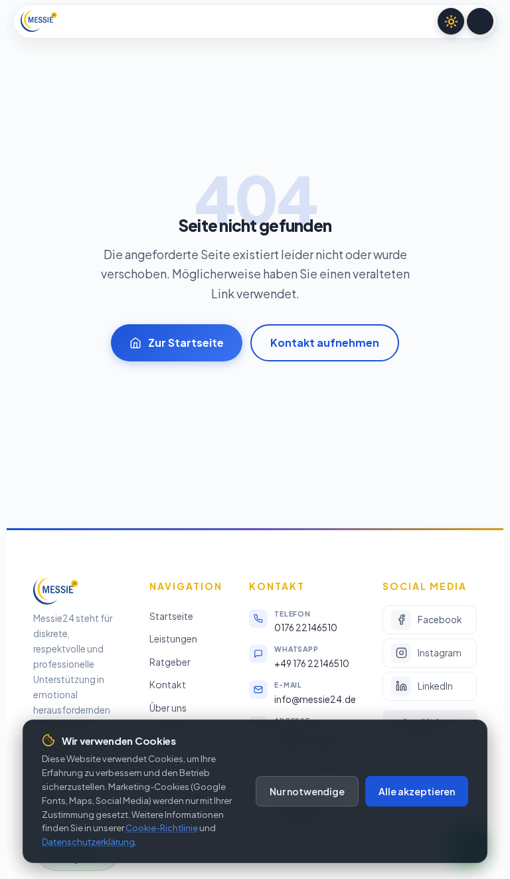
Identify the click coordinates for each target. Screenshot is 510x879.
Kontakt (167, 684)
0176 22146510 (305, 627)
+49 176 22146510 (311, 663)
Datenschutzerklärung (88, 841)
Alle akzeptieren (417, 791)
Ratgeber (170, 661)
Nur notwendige (307, 791)
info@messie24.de (315, 699)
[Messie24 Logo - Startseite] (39, 21)
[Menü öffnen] (480, 21)
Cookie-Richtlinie (162, 828)
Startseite (171, 615)
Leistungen (173, 638)
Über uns (168, 707)
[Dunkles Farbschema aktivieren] (451, 21)
